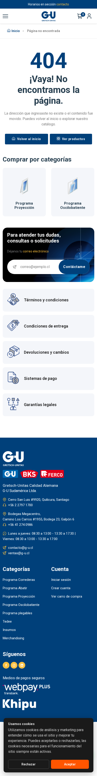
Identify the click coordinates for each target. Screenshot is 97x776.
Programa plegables (17, 613)
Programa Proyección (19, 596)
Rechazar (28, 764)
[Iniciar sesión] (89, 16)
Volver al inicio (28, 139)
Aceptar (70, 764)
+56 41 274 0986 (20, 525)
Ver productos (73, 139)
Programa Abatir (15, 588)
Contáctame (74, 267)
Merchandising (13, 638)
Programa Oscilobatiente (46, 205)
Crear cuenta (60, 588)
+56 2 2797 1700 (20, 505)
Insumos (9, 630)
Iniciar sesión (61, 580)
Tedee (7, 621)
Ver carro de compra (66, 596)
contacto (62, 4)
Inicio (16, 31)
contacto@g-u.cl (20, 548)
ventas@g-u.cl (18, 553)
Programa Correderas (19, 580)
